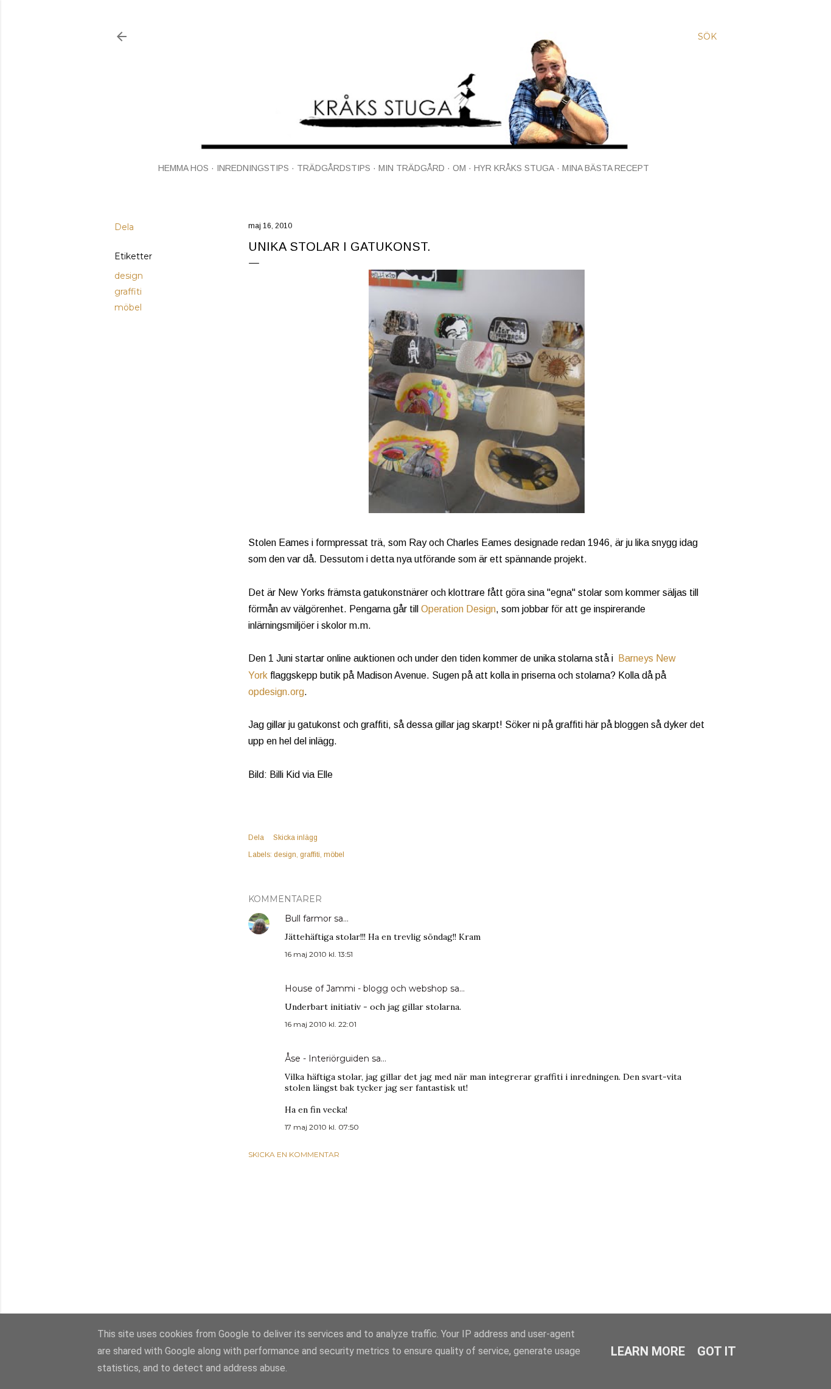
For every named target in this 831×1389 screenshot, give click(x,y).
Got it (716, 1351)
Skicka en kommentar (293, 1154)
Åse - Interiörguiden (327, 1058)
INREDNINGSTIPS (253, 168)
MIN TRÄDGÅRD (411, 168)
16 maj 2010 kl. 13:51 (319, 954)
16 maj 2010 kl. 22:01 (320, 1024)
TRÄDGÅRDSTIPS (333, 168)
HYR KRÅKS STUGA (514, 168)
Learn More (648, 1351)
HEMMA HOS (183, 168)
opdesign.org (276, 692)
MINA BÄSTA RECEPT (605, 168)
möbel (128, 307)
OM (459, 168)
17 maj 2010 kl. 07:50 (322, 1127)
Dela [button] (124, 227)
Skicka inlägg (295, 837)
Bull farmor (308, 918)
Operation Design (458, 609)
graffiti (128, 291)
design (128, 275)
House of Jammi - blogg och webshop (366, 988)
